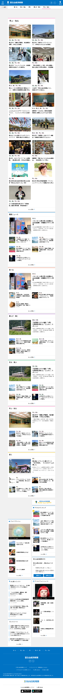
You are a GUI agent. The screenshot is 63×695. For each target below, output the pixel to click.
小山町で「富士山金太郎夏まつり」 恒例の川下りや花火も (42, 89)
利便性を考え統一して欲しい (44, 567)
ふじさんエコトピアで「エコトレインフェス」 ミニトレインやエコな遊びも (19, 112)
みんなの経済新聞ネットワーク (31, 681)
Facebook (51, 3)
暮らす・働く (37, 7)
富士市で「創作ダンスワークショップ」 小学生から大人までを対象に (42, 43)
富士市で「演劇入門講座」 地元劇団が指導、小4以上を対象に (19, 43)
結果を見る (49, 575)
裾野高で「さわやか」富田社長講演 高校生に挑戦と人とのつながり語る (42, 111)
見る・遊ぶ (23, 7)
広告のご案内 (46, 669)
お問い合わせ (37, 669)
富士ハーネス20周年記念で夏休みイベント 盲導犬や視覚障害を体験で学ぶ (19, 89)
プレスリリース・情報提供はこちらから (39, 667)
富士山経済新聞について (22, 667)
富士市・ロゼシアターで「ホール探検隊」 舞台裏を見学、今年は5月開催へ (20, 159)
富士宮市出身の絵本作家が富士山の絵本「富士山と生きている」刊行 (19, 182)
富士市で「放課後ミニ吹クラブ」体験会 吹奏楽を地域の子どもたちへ (42, 136)
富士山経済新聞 (15, 2)
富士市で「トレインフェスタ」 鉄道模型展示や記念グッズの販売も (19, 66)
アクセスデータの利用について (24, 669)
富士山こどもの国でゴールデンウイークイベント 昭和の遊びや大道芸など (19, 136)
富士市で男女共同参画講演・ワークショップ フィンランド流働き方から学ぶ (42, 182)
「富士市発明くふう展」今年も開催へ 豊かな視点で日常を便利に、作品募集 (43, 66)
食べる (15, 7)
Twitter (54, 3)
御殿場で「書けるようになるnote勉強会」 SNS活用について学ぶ (42, 159)
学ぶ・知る (46, 7)
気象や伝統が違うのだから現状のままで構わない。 (45, 571)
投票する (38, 575)
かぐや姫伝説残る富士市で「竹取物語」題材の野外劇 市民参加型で (19, 204)
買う (30, 7)
